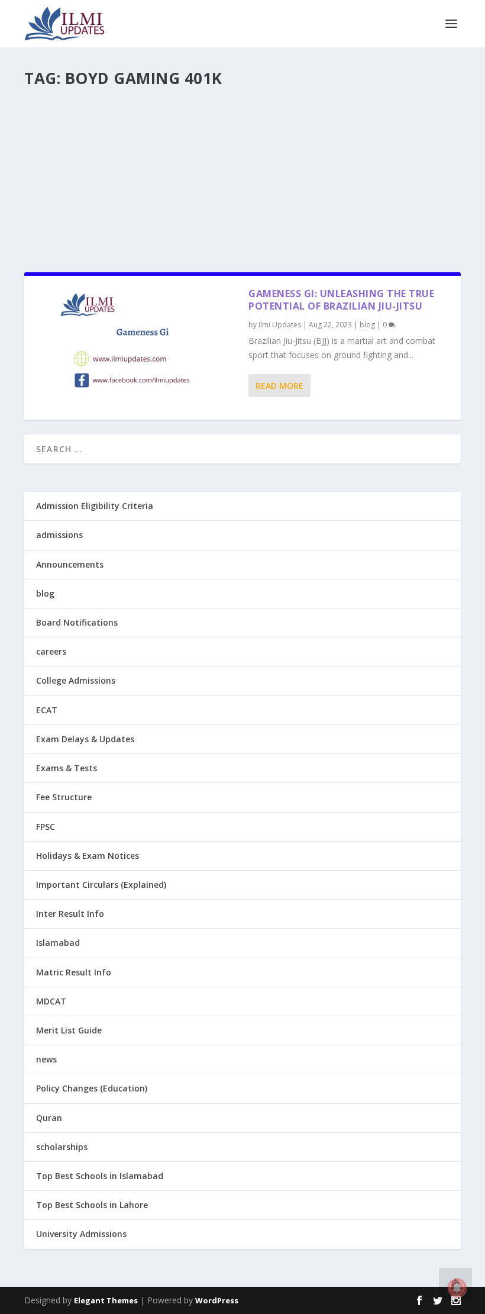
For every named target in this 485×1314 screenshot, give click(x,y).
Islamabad (58, 942)
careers (51, 651)
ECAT (46, 710)
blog (367, 325)
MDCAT (51, 1001)
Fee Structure (64, 797)
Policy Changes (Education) (91, 1088)
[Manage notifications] (457, 1287)
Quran (49, 1117)
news (46, 1059)
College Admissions (75, 680)
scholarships (62, 1146)
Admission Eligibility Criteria (94, 505)
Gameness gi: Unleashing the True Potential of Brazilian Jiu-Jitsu (341, 300)
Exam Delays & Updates (85, 739)
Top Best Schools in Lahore (92, 1204)
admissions (59, 534)
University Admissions (81, 1233)
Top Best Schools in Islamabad (99, 1175)
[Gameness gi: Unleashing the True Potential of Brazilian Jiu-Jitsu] (136, 348)
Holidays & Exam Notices (87, 855)
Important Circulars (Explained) (101, 884)
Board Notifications (77, 622)
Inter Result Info (70, 913)
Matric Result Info (73, 972)
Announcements (70, 564)
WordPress (216, 1300)
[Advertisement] (242, 175)
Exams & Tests (66, 768)
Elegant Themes (106, 1300)
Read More (279, 385)
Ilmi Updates (279, 325)
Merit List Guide (69, 1030)
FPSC (45, 826)
